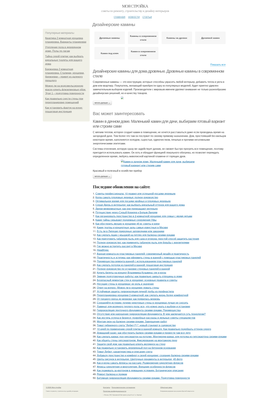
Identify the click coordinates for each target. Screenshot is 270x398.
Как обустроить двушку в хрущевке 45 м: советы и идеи (127, 223)
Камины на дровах (177, 37)
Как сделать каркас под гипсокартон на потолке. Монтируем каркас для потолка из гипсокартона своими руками (162, 336)
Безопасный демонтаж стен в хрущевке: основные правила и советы (137, 280)
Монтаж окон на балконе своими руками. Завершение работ (132, 321)
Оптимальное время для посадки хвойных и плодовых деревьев (133, 201)
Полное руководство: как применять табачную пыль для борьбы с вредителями (143, 242)
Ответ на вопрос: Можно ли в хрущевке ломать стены (128, 287)
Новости (134, 16)
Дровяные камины (109, 37)
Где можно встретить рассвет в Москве (119, 246)
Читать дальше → (102, 103)
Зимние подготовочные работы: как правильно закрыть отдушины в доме (139, 276)
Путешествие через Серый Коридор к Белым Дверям (126, 212)
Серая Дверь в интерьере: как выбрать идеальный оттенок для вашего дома (140, 205)
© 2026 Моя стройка (53, 387)
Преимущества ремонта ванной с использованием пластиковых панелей (139, 261)
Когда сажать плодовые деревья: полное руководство (126, 197)
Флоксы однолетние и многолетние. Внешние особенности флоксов (136, 366)
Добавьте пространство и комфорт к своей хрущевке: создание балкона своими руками (148, 355)
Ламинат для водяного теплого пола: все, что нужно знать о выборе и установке (143, 306)
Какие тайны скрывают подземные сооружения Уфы (126, 220)
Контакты (106, 387)
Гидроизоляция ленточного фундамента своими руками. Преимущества (139, 310)
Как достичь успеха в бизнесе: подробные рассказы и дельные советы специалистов (146, 317)
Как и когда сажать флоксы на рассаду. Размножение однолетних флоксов (140, 363)
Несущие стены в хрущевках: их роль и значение (125, 284)
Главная (119, 16)
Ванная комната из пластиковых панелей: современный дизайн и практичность (143, 254)
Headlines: (103, 250)
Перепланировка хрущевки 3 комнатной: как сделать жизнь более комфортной (142, 295)
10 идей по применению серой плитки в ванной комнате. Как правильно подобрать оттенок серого (154, 329)
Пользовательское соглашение (123, 387)
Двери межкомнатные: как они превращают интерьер (126, 208)
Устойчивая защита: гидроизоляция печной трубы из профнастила (135, 291)
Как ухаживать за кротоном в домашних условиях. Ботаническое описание (140, 370)
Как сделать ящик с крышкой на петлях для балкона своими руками (136, 235)
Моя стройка (135, 6)
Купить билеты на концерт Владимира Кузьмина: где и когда (131, 272)
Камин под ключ (109, 53)
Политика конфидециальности (114, 391)
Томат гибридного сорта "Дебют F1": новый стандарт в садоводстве (136, 325)
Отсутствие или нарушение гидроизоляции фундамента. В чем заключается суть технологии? (151, 314)
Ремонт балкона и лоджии (112, 374)
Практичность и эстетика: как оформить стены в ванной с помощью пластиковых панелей (149, 257)
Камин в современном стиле (143, 53)
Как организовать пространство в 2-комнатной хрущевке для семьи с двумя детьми (143, 216)
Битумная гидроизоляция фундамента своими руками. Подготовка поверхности (143, 378)
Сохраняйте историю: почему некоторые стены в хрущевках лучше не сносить (142, 302)
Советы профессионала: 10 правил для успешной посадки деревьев (135, 193)
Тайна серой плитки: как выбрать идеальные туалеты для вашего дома (64, 60)
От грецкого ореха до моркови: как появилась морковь (128, 299)
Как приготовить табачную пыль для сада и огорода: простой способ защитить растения (148, 238)
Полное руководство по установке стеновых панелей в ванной (133, 269)
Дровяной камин (210, 37)
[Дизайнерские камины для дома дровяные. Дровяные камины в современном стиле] (160, 98)
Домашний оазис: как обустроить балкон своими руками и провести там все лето (144, 333)
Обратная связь (166, 387)
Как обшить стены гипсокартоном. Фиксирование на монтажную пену (137, 340)
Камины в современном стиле (143, 37)
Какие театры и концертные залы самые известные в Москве (132, 227)
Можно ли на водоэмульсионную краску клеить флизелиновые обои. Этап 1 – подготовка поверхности (65, 89)
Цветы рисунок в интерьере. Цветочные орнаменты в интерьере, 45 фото (139, 359)
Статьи (147, 16)
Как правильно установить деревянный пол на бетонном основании (136, 348)
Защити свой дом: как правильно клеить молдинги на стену (131, 344)
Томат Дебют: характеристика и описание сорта (124, 351)
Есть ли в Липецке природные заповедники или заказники (130, 231)
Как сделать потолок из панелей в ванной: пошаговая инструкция (135, 265)
